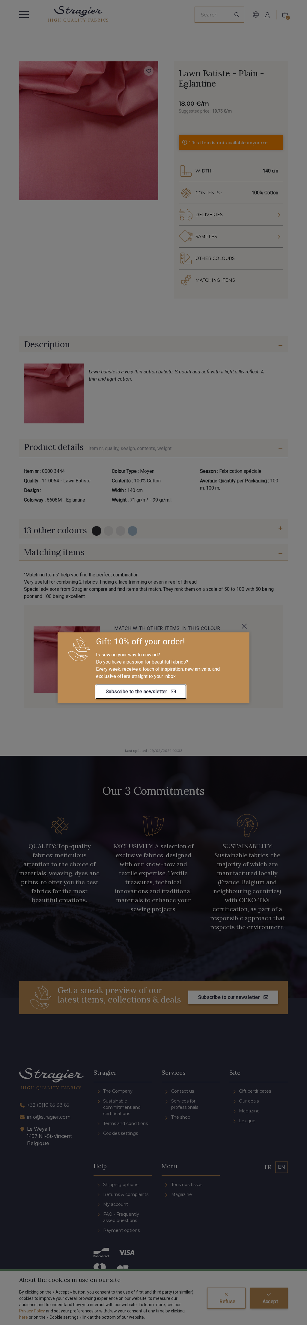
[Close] (244, 626)
